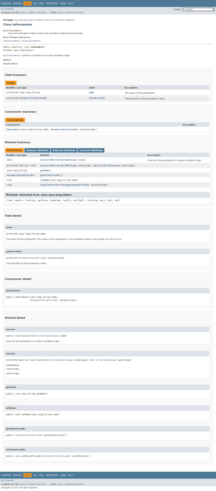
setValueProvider (50, 185)
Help (70, 3)
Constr (32, 13)
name (91, 92)
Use (35, 3)
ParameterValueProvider (33, 98)
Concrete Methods (90, 150)
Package (17, 3)
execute (44, 160)
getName (44, 170)
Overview (6, 3)
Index (63, 3)
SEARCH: (177, 9)
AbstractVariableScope (63, 160)
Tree (41, 3)
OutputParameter (31, 41)
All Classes (7, 9)
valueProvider (97, 98)
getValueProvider (50, 175)
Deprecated (52, 3)
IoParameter (13, 129)
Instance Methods (37, 150)
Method (42, 13)
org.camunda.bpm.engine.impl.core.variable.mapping (44, 20)
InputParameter (12, 41)
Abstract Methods (64, 150)
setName (44, 180)
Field (23, 13)
